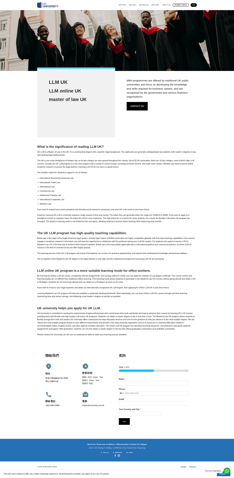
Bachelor (143, 5)
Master (132, 5)
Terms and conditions (106, 444)
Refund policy (122, 444)
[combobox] (122, 393)
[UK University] (48, 5)
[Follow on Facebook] (115, 456)
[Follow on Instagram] (119, 456)
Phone (122, 389)
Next (124, 421)
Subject (144, 444)
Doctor (122, 5)
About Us (166, 5)
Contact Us (134, 444)
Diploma (155, 5)
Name (122, 379)
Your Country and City (130, 409)
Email (122, 399)
